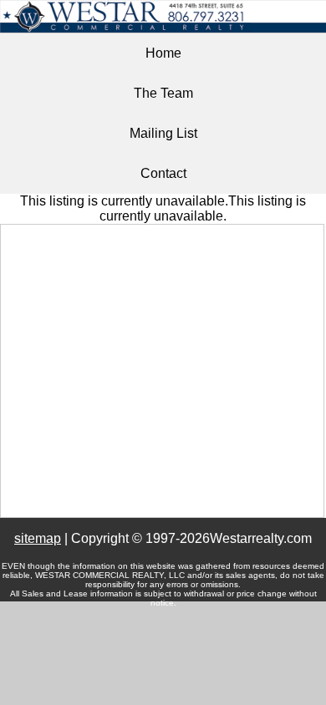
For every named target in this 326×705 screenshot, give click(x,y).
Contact (163, 173)
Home (163, 53)
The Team (163, 93)
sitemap (37, 538)
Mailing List (163, 133)
